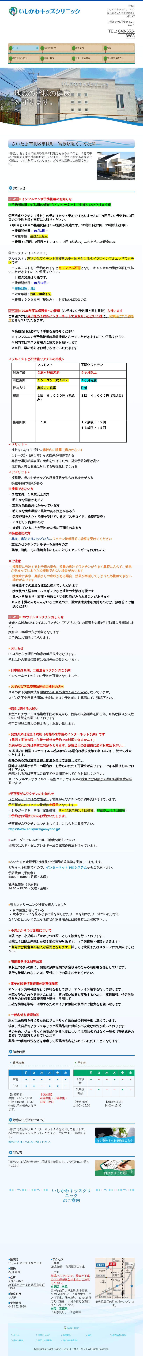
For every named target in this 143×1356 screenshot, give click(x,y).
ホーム (15, 48)
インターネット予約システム (66, 867)
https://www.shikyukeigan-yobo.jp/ (34, 829)
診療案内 (79, 48)
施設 (109, 48)
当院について (50, 48)
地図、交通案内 (82, 58)
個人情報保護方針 (115, 58)
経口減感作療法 (19, 58)
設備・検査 (49, 58)
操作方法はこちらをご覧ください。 (30, 1141)
